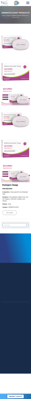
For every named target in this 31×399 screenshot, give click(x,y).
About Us (3, 322)
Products (3, 320)
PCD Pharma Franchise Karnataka (10, 346)
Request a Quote (15, 396)
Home (2, 317)
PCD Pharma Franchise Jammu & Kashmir (12, 342)
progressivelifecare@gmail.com (20, 376)
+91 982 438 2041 (15, 369)
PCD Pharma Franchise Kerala (9, 344)
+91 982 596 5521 (19, 371)
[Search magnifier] (27, 225)
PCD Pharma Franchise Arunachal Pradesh (12, 339)
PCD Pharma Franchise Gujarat (9, 337)
